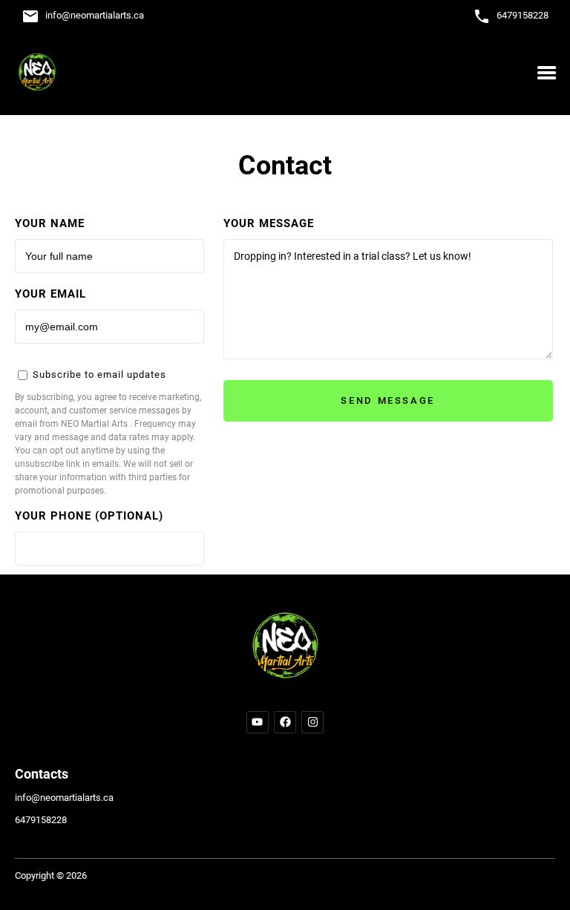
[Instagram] (312, 722)
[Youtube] (257, 722)
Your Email (50, 294)
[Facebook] (285, 722)
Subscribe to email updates (98, 374)
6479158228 (522, 15)
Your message (268, 223)
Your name (50, 223)
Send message (388, 400)
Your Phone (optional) (89, 516)
